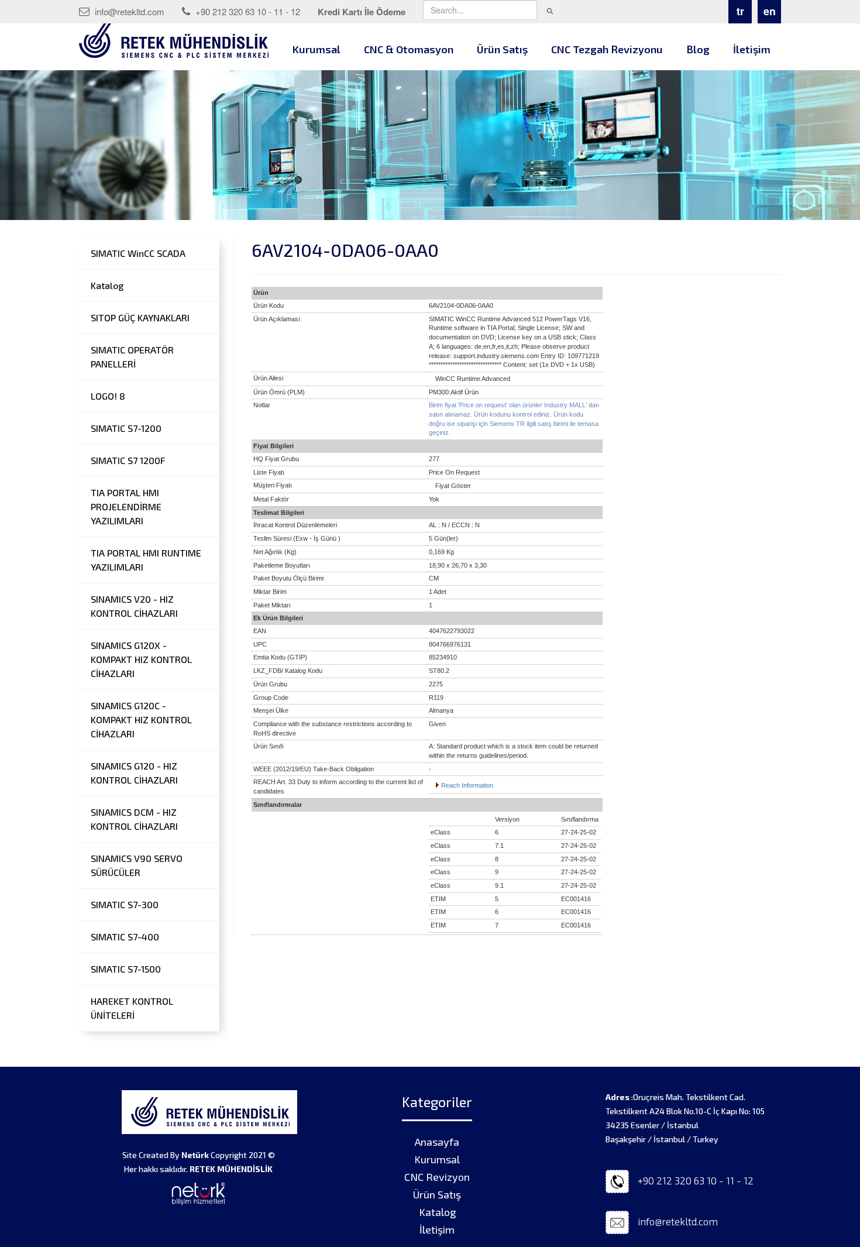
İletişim (751, 49)
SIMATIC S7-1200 (126, 428)
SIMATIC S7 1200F (128, 460)
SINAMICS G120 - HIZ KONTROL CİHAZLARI (134, 772)
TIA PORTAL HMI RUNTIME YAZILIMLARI (146, 559)
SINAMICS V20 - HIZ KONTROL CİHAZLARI (134, 606)
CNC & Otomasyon (408, 49)
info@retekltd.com (128, 11)
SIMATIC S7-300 (125, 904)
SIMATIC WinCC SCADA (138, 253)
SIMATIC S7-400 (125, 936)
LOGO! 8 (108, 395)
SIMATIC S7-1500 (126, 968)
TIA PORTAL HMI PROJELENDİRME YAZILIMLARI (126, 506)
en (769, 11)
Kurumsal (316, 49)
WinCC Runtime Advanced (472, 378)
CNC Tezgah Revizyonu (607, 49)
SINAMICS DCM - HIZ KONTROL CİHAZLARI (134, 819)
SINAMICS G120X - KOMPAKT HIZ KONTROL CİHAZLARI (141, 659)
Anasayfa (437, 1141)
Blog (698, 49)
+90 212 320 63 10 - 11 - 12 (246, 11)
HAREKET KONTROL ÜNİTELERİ (132, 1008)
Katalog (107, 285)
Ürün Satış (502, 49)
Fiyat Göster (453, 485)
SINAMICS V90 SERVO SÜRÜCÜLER (137, 865)
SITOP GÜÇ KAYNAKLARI (140, 317)
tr (740, 11)
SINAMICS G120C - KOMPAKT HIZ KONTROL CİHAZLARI (141, 719)
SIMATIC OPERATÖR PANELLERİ (132, 356)
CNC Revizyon (437, 1176)
